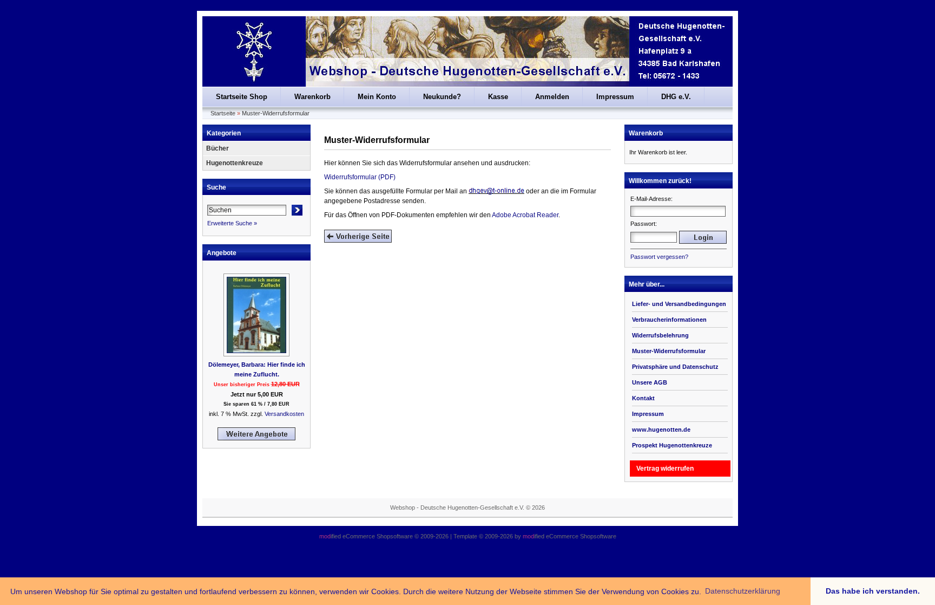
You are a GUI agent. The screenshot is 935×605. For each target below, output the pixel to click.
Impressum (615, 97)
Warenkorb (312, 97)
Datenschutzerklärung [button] (742, 591)
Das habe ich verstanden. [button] (873, 591)
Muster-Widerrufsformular (276, 113)
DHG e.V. (676, 97)
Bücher (217, 148)
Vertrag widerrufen (665, 468)
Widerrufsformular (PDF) (360, 177)
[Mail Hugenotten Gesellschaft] (496, 191)
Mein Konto (377, 97)
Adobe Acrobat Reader (525, 215)
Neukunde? (442, 97)
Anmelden (552, 97)
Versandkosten (284, 414)
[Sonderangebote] (256, 438)
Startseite (222, 113)
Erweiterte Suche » (232, 223)
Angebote (221, 253)
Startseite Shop (241, 97)
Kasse (498, 97)
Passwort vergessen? (659, 256)
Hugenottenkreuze (234, 163)
